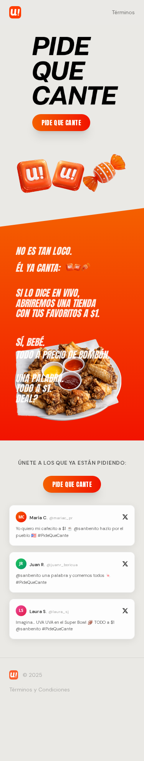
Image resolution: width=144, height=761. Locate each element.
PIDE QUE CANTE (61, 122)
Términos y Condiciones (39, 689)
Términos (123, 12)
